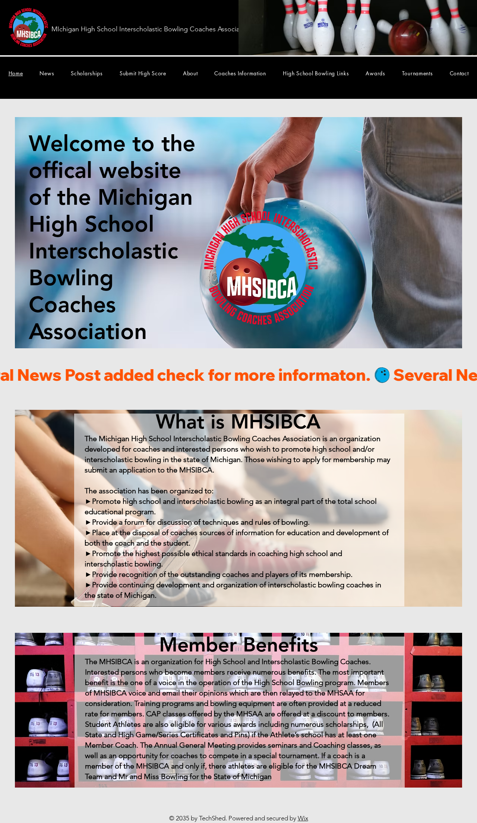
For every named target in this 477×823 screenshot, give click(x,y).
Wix (303, 818)
